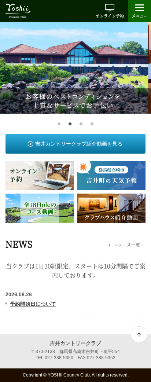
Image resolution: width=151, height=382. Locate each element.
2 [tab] (70, 124)
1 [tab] (59, 124)
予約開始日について (33, 304)
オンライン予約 (110, 16)
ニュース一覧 (127, 245)
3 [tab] (81, 124)
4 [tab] (92, 124)
